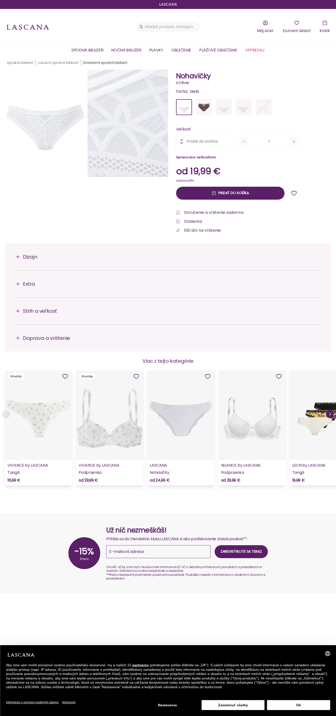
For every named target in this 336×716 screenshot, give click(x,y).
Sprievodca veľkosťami (196, 157)
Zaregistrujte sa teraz (241, 551)
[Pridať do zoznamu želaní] (294, 193)
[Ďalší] (330, 414)
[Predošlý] (6, 414)
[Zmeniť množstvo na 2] (294, 141)
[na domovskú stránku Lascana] (28, 27)
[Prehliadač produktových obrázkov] (86, 125)
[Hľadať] (141, 26)
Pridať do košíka (233, 192)
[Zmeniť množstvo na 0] (244, 141)
